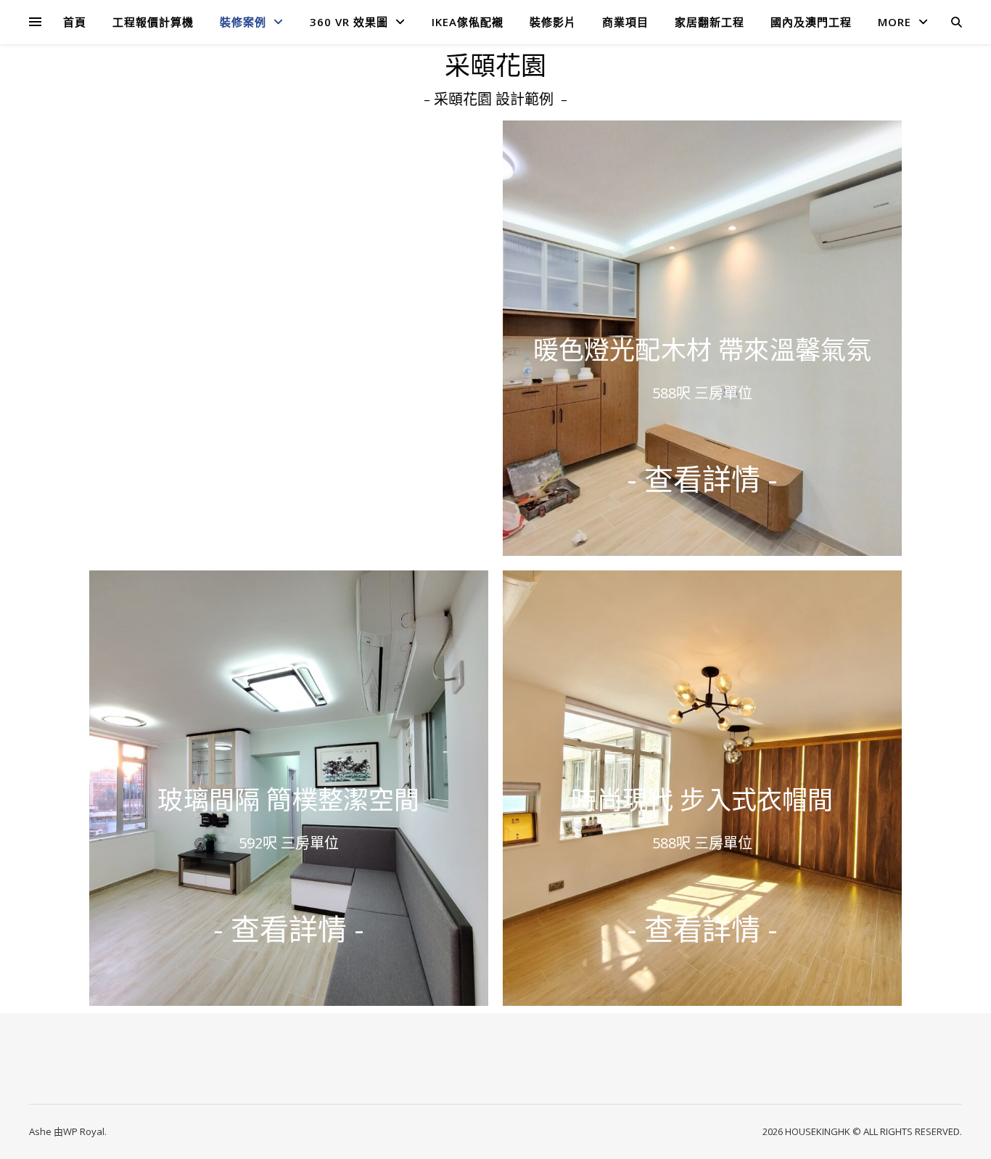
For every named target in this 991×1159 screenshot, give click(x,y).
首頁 (74, 22)
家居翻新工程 (709, 22)
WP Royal (83, 1131)
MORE (894, 22)
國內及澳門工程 (811, 22)
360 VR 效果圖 (349, 22)
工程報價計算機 (153, 22)
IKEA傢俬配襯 (467, 22)
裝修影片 (553, 22)
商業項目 (625, 22)
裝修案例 (243, 22)
